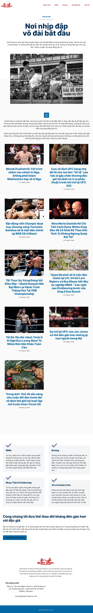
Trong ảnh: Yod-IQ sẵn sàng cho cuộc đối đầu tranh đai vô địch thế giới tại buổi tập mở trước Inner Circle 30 (24, 399)
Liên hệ (87, 5)
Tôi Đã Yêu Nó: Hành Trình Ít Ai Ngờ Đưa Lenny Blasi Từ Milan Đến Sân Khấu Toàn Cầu (24, 342)
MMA (56, 5)
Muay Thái (46, 5)
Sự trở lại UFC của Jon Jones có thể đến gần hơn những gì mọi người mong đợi (69, 335)
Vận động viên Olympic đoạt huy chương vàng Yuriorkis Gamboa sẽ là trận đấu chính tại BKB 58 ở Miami (24, 228)
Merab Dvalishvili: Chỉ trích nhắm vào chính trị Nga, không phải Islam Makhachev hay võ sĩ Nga (24, 174)
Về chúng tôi (76, 5)
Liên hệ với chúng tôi (15, 538)
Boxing (65, 5)
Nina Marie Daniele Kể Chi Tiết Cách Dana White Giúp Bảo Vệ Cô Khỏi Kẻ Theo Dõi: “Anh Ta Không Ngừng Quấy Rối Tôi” (69, 230)
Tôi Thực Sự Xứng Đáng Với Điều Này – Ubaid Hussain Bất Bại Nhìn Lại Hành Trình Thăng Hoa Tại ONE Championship (24, 287)
